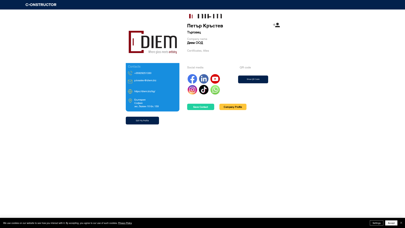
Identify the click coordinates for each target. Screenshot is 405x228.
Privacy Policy (125, 223)
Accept (391, 223)
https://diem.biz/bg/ (144, 91)
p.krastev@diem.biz (145, 80)
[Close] (401, 222)
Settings (377, 223)
